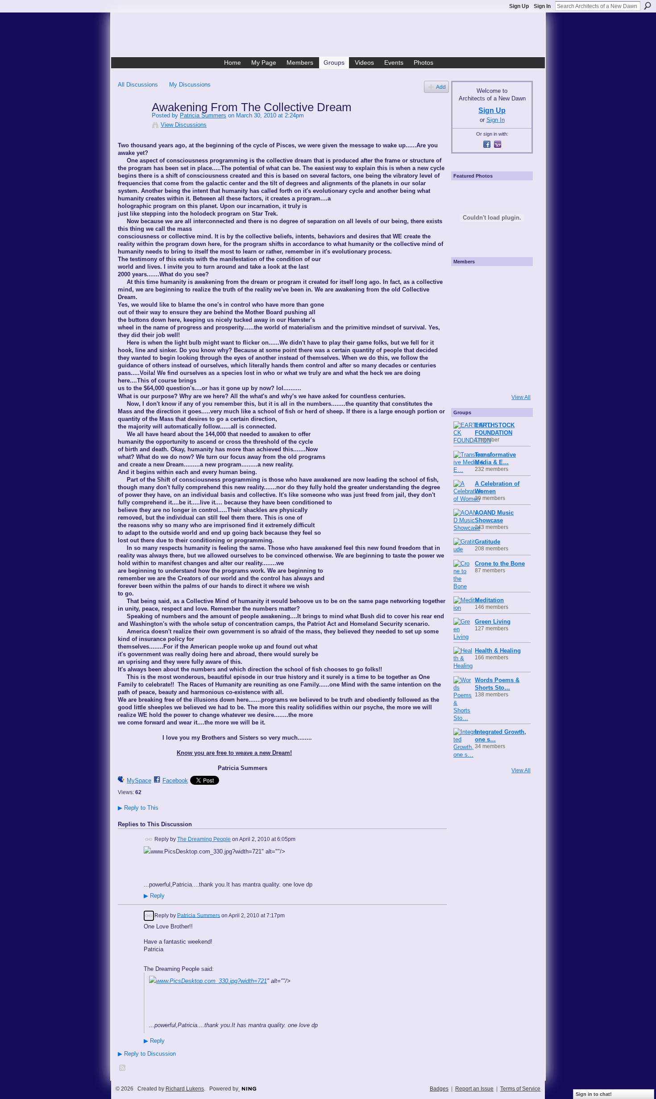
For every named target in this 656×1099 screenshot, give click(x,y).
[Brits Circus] (513, 329)
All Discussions (138, 84)
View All (521, 397)
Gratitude (487, 541)
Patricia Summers (203, 115)
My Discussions (190, 84)
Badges (439, 1089)
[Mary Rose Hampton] (465, 353)
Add (441, 87)
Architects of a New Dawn (331, 36)
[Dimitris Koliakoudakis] (513, 377)
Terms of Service (520, 1089)
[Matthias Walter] (513, 280)
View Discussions (184, 124)
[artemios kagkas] (489, 305)
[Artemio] (489, 377)
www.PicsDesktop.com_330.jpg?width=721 (211, 981)
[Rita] (465, 329)
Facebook (175, 780)
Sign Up (519, 6)
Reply (154, 896)
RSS (123, 1068)
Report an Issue (474, 1089)
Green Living (493, 621)
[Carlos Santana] (513, 353)
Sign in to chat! (594, 1094)
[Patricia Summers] (132, 126)
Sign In (542, 6)
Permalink (149, 839)
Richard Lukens (185, 1089)
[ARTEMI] (465, 280)
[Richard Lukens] (489, 280)
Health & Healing (498, 650)
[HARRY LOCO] (465, 305)
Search (647, 6)
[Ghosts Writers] (489, 353)
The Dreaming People (204, 839)
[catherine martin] (489, 329)
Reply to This (138, 807)
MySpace (139, 780)
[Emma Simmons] (465, 377)
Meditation (489, 600)
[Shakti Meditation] (513, 305)
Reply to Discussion (147, 1053)
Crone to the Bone (500, 563)
